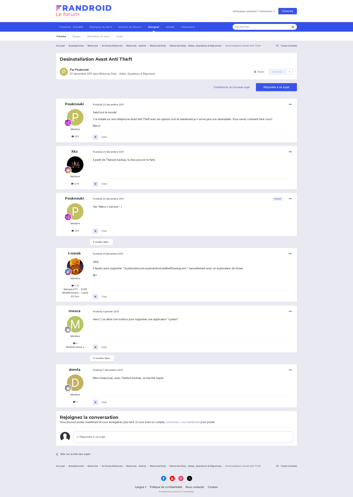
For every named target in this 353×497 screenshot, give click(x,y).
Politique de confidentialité (166, 487)
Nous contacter (195, 487)
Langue (140, 487)
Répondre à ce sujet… (93, 436)
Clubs (119, 36)
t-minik (74, 253)
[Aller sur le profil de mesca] (75, 324)
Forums (61, 36)
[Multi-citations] (95, 137)
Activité (170, 26)
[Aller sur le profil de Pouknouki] (64, 72)
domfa (74, 370)
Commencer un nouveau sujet (232, 87)
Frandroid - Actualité (71, 26)
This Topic (278, 26)
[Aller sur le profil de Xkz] (75, 164)
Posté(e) (108, 104)
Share (260, 71)
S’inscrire (287, 11)
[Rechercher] (293, 27)
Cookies (213, 487)
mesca (74, 311)
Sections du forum (129, 26)
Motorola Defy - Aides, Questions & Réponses (127, 73)
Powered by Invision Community (176, 491)
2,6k (76, 183)
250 (76, 136)
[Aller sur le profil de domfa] (75, 382)
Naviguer (153, 26)
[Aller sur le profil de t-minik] (75, 266)
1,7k (76, 285)
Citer (104, 136)
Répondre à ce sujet (276, 87)
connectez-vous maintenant (183, 422)
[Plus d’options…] (290, 104)
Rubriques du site (100, 26)
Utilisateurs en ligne (98, 36)
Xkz (74, 152)
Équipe (76, 36)
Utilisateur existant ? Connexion (253, 11)
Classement (188, 26)
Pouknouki (82, 69)
